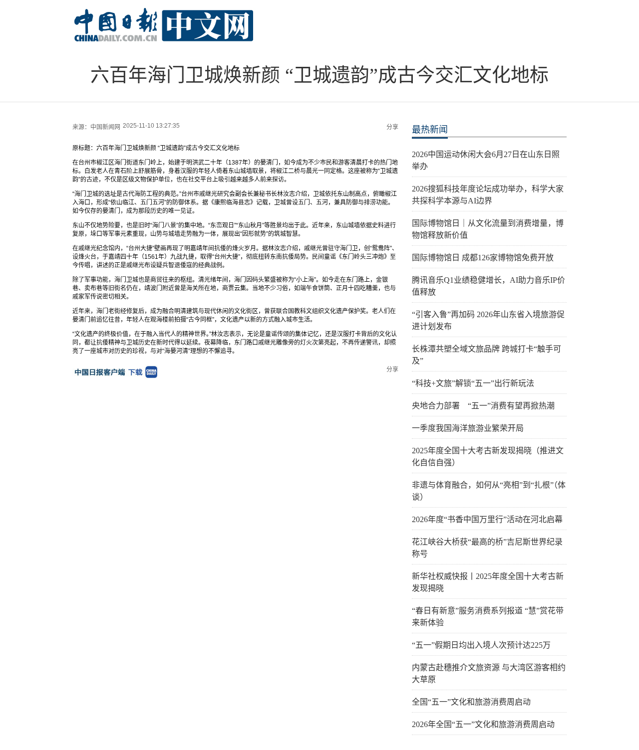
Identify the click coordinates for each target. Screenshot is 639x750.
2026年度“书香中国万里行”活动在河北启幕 (487, 519)
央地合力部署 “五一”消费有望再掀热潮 (483, 405)
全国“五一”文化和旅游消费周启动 (471, 702)
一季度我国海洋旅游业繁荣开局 (468, 428)
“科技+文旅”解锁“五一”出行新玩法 (473, 383)
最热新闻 (430, 130)
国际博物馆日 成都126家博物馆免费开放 (483, 257)
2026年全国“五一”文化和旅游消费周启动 (483, 724)
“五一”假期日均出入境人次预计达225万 (481, 645)
